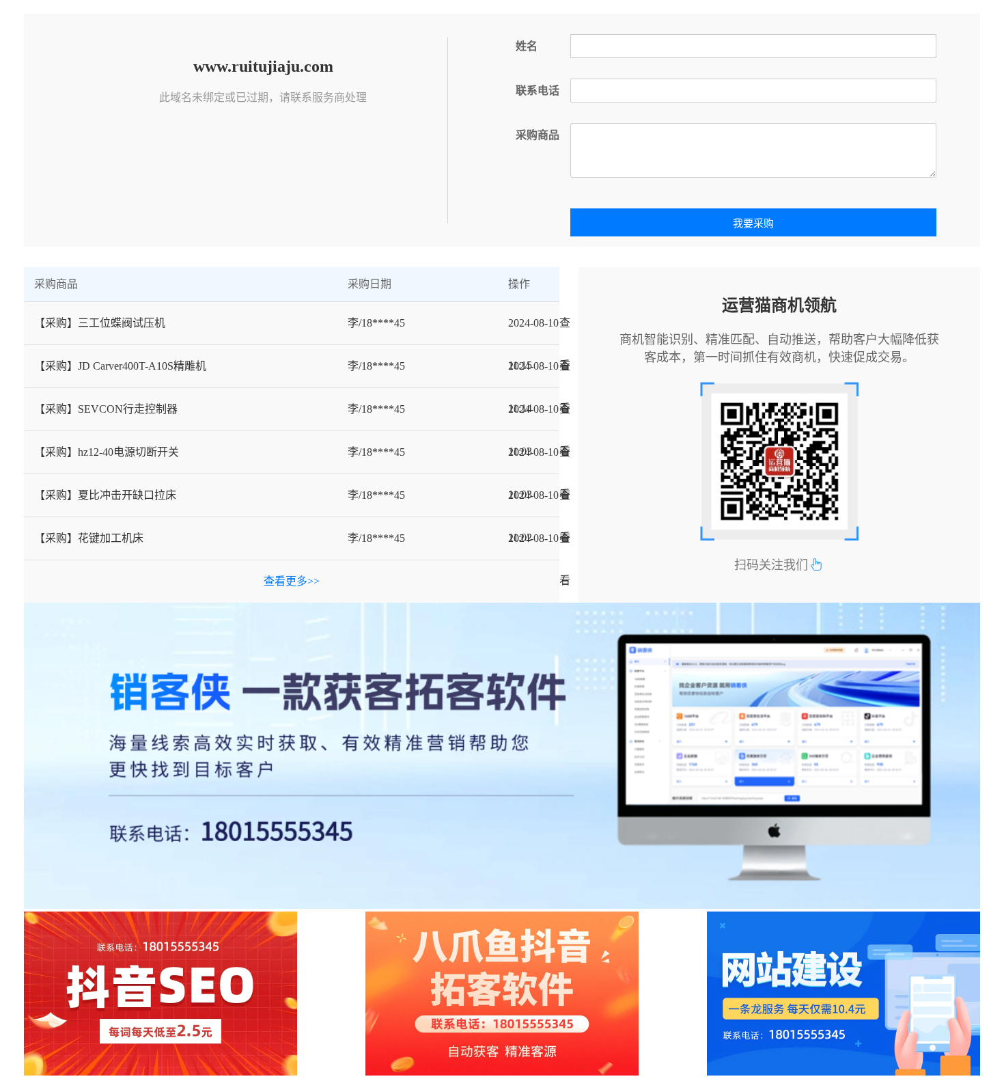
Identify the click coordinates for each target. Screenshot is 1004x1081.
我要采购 (753, 223)
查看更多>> (292, 581)
